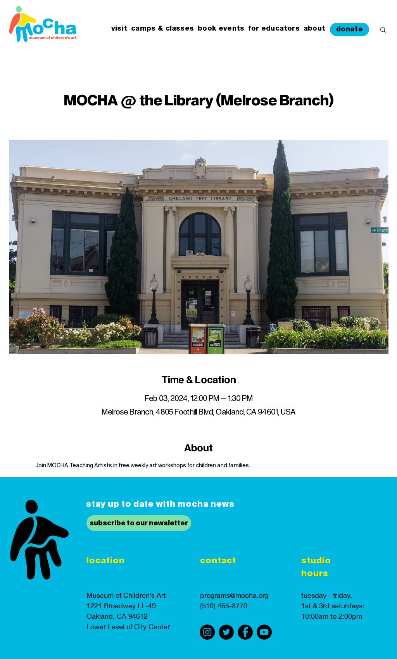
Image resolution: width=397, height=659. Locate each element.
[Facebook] (245, 632)
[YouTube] (264, 632)
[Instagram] (207, 632)
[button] (119, 29)
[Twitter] (226, 632)
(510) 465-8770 (223, 606)
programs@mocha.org (234, 595)
